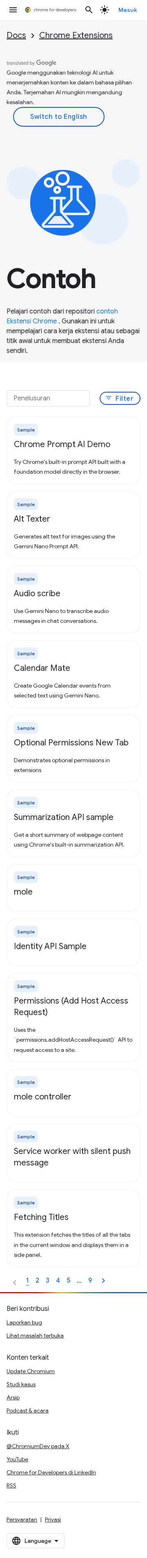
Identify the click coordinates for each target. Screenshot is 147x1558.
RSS (11, 1485)
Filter (119, 398)
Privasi (53, 1519)
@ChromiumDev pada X (38, 1446)
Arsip (13, 1397)
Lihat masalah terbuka (35, 1335)
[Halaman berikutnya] (103, 1280)
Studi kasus (21, 1384)
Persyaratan (22, 1519)
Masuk (128, 10)
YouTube (17, 1459)
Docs (16, 35)
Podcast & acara (28, 1410)
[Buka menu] (13, 10)
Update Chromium (31, 1371)
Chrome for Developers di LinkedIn (51, 1472)
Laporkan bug (24, 1322)
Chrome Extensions (76, 35)
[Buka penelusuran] (89, 10)
